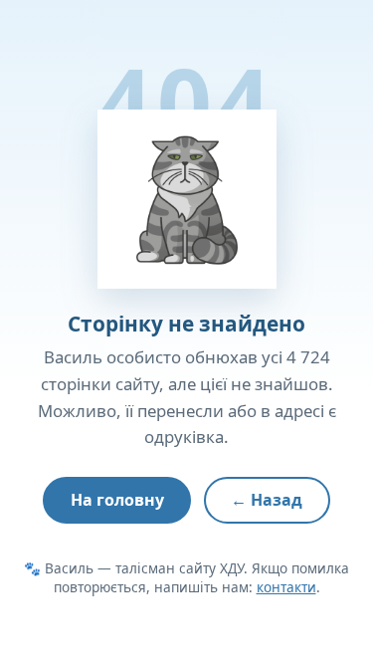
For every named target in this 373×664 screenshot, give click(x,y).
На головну (117, 500)
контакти (286, 586)
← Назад (266, 500)
